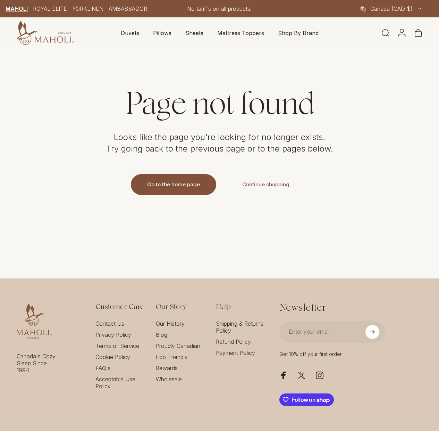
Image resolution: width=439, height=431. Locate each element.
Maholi (17, 8)
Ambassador (128, 8)
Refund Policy (233, 341)
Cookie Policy (112, 356)
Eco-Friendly (172, 356)
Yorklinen (87, 8)
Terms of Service (117, 345)
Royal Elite (50, 8)
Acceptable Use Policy (115, 383)
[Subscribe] (372, 332)
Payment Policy (235, 352)
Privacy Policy (113, 334)
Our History (170, 323)
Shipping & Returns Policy (239, 327)
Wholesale (169, 379)
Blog (161, 334)
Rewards (167, 368)
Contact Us (109, 323)
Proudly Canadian (178, 345)
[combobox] (391, 8)
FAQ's (103, 368)
